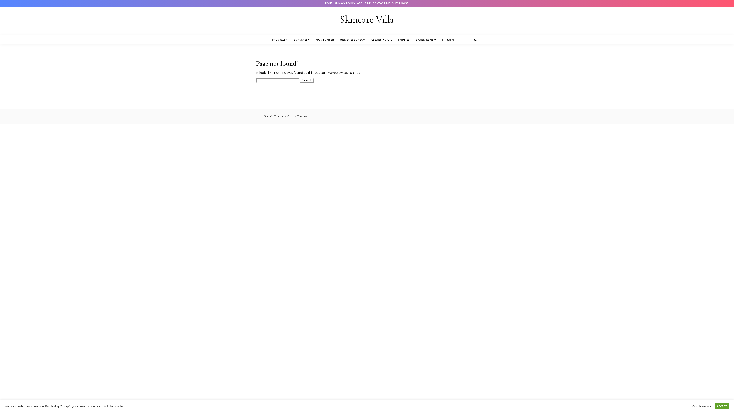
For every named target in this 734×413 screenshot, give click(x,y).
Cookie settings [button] (702, 406)
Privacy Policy (345, 3)
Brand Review (426, 39)
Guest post (400, 3)
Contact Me (381, 3)
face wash (280, 39)
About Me (364, 3)
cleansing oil (381, 39)
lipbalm (448, 39)
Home (329, 3)
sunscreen (302, 39)
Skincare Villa (367, 19)
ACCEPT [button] (722, 406)
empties (403, 39)
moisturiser (325, 39)
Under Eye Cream (352, 39)
